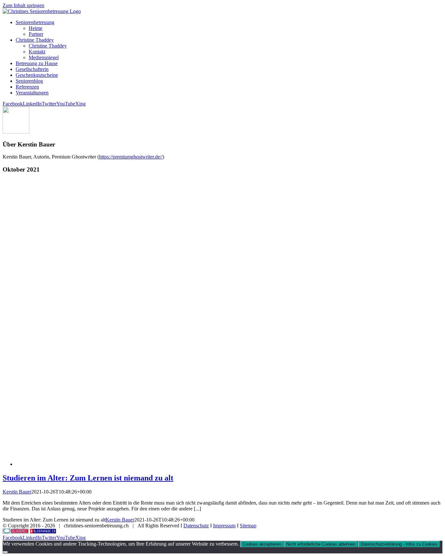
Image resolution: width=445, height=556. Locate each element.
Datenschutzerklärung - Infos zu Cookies (399, 544)
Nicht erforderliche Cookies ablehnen (320, 544)
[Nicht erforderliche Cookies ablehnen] (5, 552)
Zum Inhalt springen (23, 5)
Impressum (224, 525)
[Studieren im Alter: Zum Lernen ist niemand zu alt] (211, 464)
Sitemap (248, 525)
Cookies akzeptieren (262, 544)
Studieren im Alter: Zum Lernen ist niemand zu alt (88, 478)
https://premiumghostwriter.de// (131, 157)
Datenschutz (196, 525)
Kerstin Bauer (17, 491)
